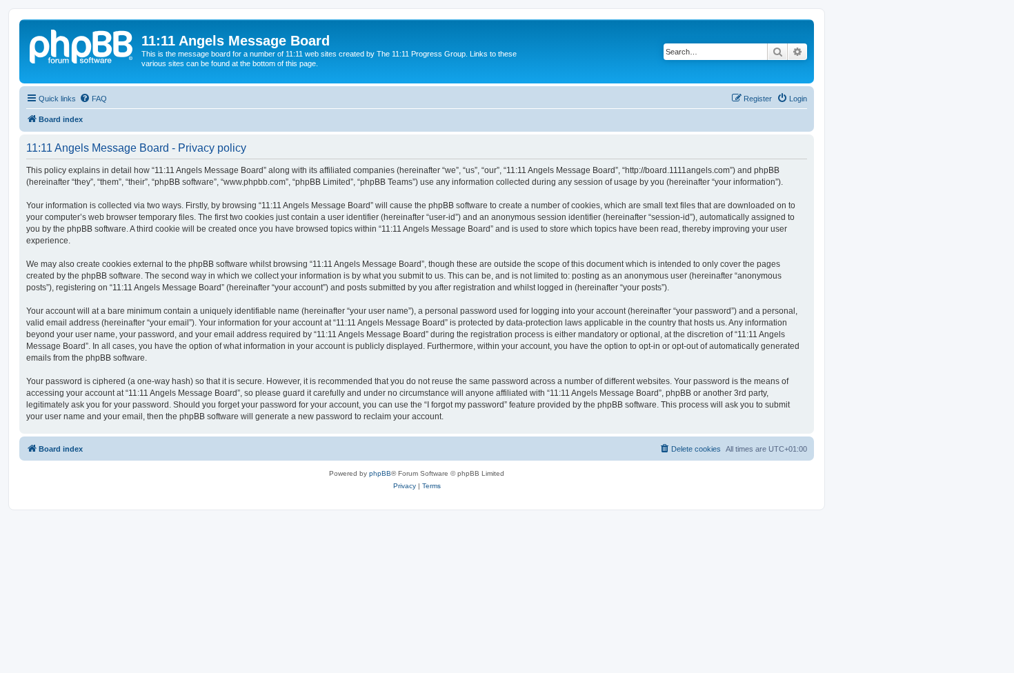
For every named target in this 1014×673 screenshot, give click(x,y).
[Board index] (82, 45)
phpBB (380, 473)
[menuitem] (93, 98)
